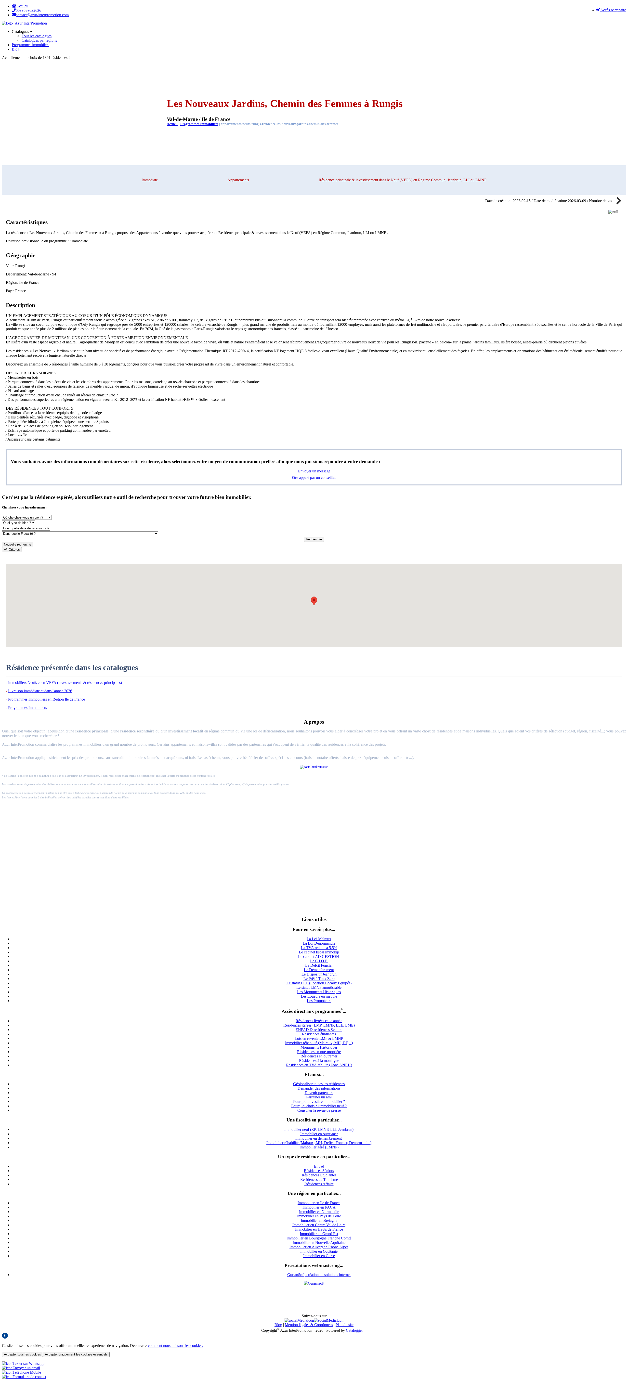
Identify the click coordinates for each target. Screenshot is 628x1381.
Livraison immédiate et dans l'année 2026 (40, 691)
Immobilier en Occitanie (319, 1251)
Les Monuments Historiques (319, 992)
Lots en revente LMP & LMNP (319, 1038)
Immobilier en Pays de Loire (319, 1216)
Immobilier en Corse (319, 1256)
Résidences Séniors (319, 1171)
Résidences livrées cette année (319, 1021)
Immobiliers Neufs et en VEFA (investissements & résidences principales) (65, 682)
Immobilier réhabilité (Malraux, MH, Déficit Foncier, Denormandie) (318, 1143)
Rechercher (314, 539)
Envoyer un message (314, 471)
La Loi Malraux (319, 939)
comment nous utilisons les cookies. (175, 1345)
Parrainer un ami (319, 1097)
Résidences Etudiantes (319, 1175)
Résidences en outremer (319, 1056)
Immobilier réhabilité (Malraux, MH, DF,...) (319, 1043)
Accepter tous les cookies (22, 1354)
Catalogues (21, 31)
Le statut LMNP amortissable (318, 987)
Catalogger (354, 1330)
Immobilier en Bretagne (319, 1220)
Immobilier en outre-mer (319, 1134)
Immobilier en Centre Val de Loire (318, 1225)
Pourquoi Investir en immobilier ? (319, 1101)
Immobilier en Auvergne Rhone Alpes (318, 1247)
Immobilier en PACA (319, 1207)
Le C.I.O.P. (319, 961)
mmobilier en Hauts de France (319, 1229)
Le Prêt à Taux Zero (319, 979)
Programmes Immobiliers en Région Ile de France (46, 699)
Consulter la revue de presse (319, 1110)
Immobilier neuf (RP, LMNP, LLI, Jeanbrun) (318, 1129)
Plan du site (344, 1325)
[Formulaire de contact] (24, 1377)
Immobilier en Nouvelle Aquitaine (319, 1242)
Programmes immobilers (30, 45)
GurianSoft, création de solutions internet (319, 1275)
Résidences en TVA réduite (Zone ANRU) (319, 1065)
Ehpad (319, 1166)
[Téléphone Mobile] (21, 1372)
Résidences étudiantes (319, 1034)
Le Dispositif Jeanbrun (319, 974)
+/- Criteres (12, 549)
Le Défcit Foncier (319, 965)
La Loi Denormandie (319, 943)
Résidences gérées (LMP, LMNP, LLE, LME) (319, 1025)
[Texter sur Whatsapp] (23, 1363)
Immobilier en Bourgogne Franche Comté (319, 1238)
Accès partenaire (613, 10)
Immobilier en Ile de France (319, 1203)
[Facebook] (299, 1320)
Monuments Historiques (319, 1047)
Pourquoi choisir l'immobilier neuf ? (319, 1106)
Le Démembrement (319, 970)
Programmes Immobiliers (199, 124)
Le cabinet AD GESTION (319, 956)
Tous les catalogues (37, 36)
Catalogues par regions (39, 40)
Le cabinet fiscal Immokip (319, 952)
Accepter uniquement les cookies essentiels (76, 1354)
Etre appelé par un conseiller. (314, 477)
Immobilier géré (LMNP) (319, 1147)
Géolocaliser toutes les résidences (319, 1084)
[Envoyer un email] (21, 1368)
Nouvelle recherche (17, 544)
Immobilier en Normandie (319, 1212)
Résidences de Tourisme (319, 1179)
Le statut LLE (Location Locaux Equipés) (319, 983)
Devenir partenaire (319, 1093)
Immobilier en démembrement (318, 1138)
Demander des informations (319, 1088)
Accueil (22, 6)
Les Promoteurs (319, 1001)
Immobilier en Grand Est (319, 1234)
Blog (15, 49)
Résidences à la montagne (319, 1060)
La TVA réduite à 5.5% (319, 948)
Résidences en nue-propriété (319, 1052)
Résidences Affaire (319, 1184)
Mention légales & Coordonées (309, 1325)
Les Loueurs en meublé (319, 996)
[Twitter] (328, 1320)
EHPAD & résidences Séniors (319, 1030)
